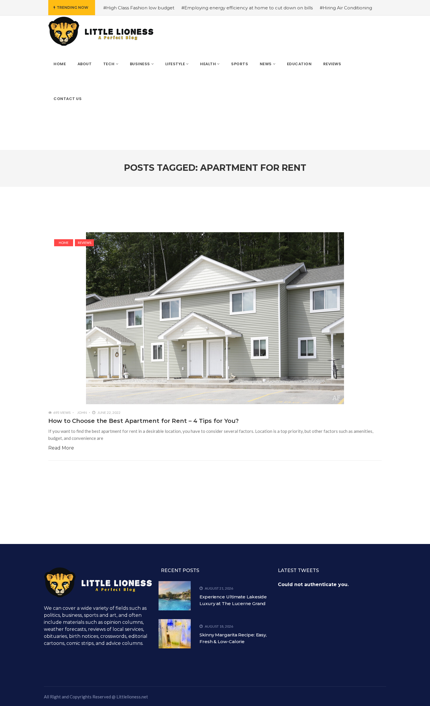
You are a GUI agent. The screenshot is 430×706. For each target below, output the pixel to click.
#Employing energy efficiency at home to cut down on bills (247, 8)
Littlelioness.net (132, 696)
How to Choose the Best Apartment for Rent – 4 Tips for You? (143, 420)
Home (63, 242)
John (82, 412)
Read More (61, 448)
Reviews (84, 242)
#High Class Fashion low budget (138, 8)
